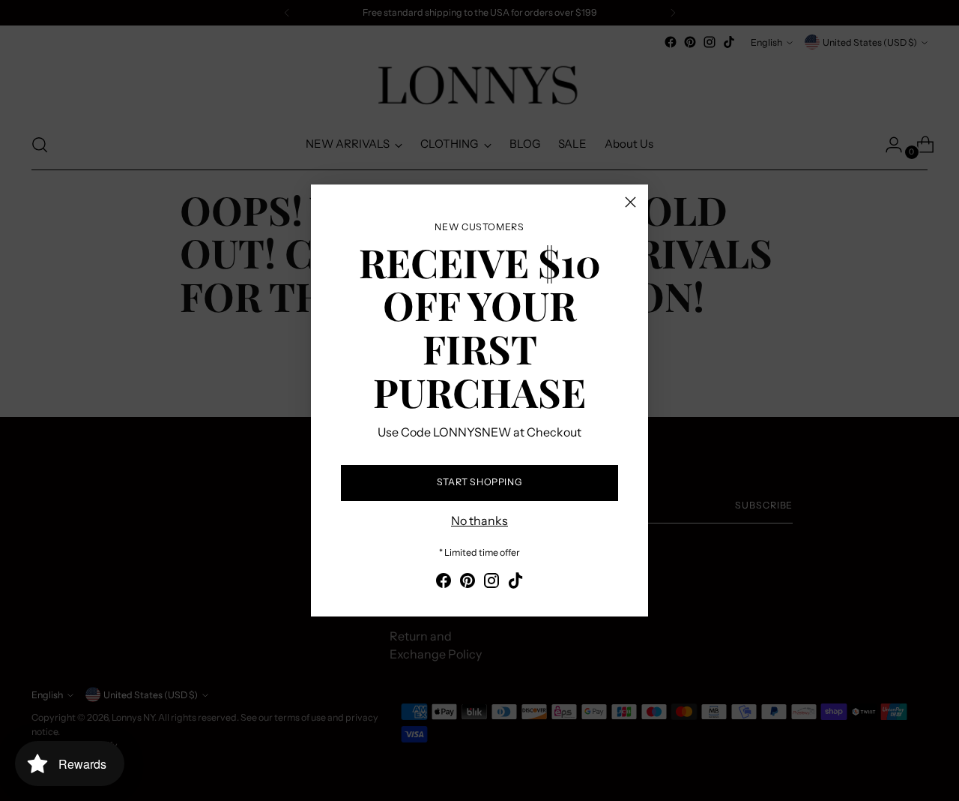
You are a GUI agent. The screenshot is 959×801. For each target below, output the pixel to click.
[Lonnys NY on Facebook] (444, 583)
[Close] (630, 202)
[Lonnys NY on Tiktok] (515, 583)
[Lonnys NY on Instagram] (491, 583)
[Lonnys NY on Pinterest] (468, 583)
